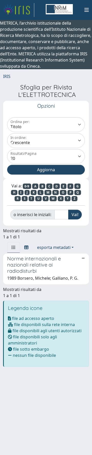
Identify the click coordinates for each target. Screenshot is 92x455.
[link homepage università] (59, 10)
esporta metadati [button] (54, 247)
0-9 (27, 186)
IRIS (6, 76)
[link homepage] (18, 10)
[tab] (13, 247)
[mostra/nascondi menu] (86, 10)
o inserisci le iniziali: (32, 214)
